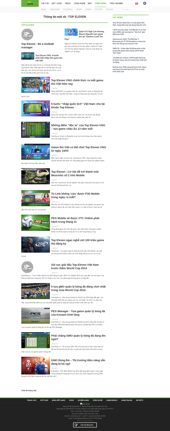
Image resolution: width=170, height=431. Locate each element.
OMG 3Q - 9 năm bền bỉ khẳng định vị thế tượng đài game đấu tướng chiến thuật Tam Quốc (129, 50)
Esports (139, 400)
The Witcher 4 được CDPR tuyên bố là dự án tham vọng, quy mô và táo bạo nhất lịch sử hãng (130, 60)
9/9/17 (54, 180)
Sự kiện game (83, 400)
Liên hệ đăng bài (87, 425)
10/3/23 (54, 133)
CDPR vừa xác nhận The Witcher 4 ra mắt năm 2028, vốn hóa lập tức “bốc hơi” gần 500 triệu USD (129, 32)
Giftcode (44, 400)
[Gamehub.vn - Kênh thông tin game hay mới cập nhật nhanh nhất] (30, 3)
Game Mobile (111, 400)
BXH (90, 3)
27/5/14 (54, 295)
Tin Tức (45, 3)
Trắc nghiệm (116, 3)
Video (68, 3)
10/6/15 (54, 248)
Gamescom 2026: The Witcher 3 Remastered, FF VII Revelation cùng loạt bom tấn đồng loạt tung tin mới (129, 41)
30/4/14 (54, 344)
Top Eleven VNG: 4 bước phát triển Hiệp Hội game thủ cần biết (48, 58)
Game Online (126, 400)
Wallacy (109, 9)
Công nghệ (79, 3)
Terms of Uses (82, 421)
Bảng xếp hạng (58, 400)
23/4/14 (54, 368)
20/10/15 (55, 226)
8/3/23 (54, 155)
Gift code (57, 3)
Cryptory (98, 9)
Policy (91, 421)
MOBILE (43, 9)
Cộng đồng (100, 3)
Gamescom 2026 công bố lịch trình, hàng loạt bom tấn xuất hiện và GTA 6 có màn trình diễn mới (129, 69)
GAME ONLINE (55, 9)
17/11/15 (55, 202)
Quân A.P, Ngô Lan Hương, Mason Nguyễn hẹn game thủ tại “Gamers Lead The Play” (84, 35)
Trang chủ (31, 400)
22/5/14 (54, 319)
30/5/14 (54, 273)
